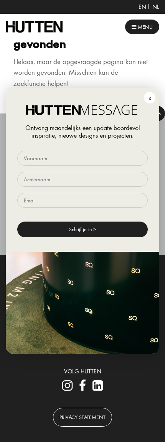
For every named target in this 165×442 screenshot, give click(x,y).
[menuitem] (142, 6)
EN (142, 6)
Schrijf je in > (82, 229)
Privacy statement (82, 417)
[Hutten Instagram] (67, 387)
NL (155, 6)
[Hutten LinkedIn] (97, 387)
